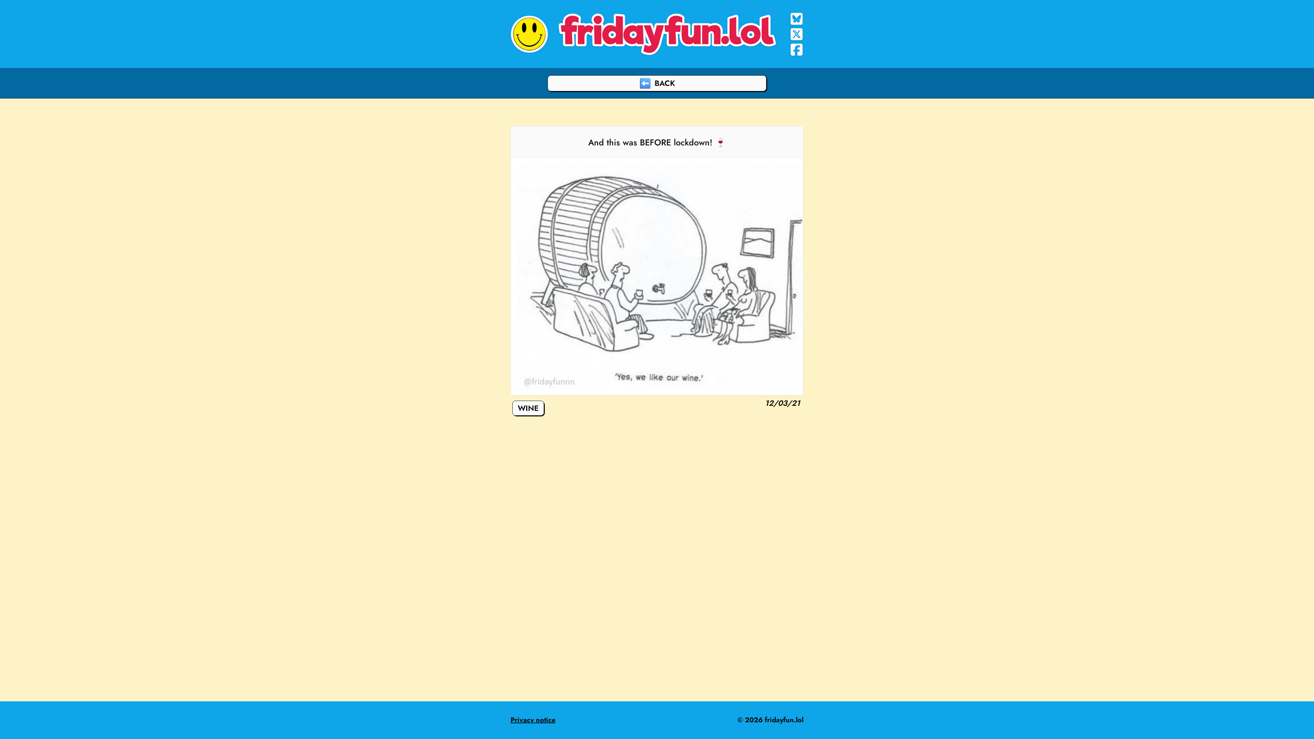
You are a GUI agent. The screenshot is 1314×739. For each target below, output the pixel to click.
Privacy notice (533, 720)
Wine (528, 408)
